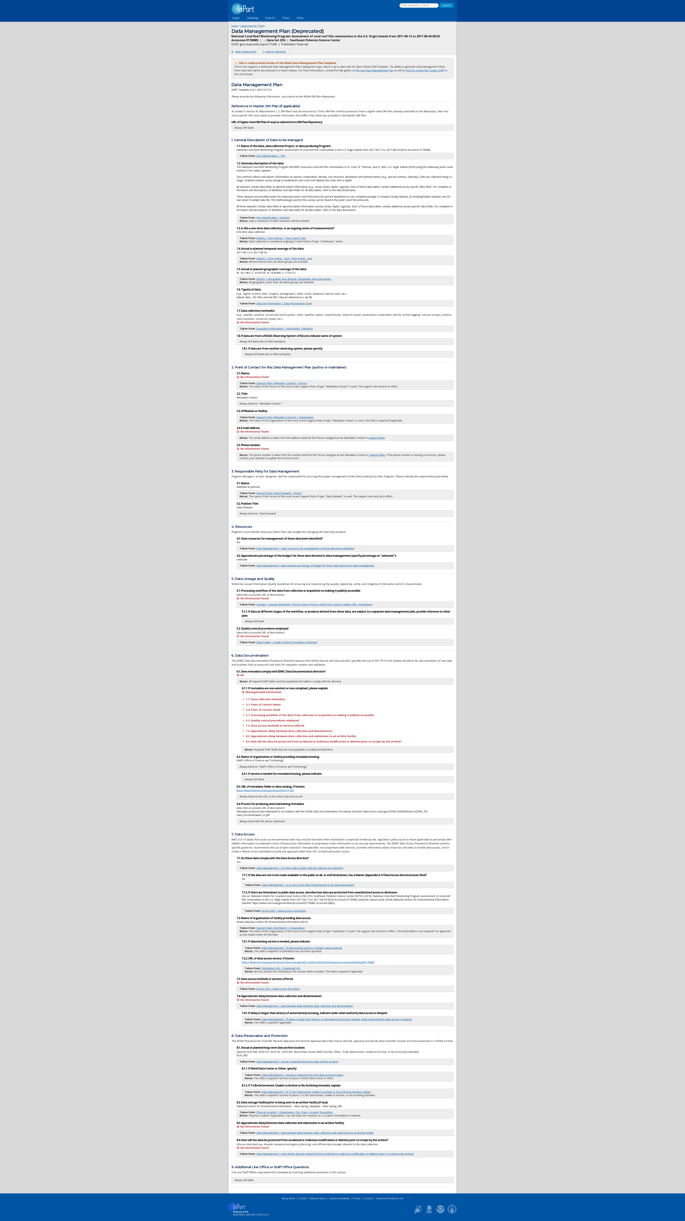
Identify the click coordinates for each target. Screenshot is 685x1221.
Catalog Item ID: (252, 25)
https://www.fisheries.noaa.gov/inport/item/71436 (265, 790)
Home (234, 25)
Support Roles (377, 437)
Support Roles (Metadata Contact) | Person (281, 383)
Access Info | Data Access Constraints (284, 910)
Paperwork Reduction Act (389, 1198)
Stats (286, 18)
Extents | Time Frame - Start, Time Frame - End (284, 258)
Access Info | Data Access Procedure (278, 988)
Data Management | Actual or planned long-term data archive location (297, 1061)
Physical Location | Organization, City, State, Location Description (294, 1112)
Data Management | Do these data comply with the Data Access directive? (299, 868)
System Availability (339, 1198)
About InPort (288, 1198)
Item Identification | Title (270, 156)
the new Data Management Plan (375, 70)
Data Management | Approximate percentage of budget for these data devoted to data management (315, 565)
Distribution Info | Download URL (281, 968)
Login (236, 18)
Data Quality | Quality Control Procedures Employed (286, 642)
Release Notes (318, 1198)
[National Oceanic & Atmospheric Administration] (440, 1213)
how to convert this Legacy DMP (425, 70)
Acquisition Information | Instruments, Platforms (284, 328)
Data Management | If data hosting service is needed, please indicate (302, 948)
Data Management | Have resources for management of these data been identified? (305, 548)
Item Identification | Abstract (273, 217)
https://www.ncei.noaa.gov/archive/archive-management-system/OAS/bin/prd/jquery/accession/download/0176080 (308, 962)
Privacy (357, 1198)
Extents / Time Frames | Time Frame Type (281, 238)
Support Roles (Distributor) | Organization (280, 928)
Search (270, 18)
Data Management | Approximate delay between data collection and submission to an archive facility (315, 1132)
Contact (302, 1198)
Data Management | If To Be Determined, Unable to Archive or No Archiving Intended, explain (316, 1092)
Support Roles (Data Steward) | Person (279, 493)
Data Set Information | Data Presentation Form (284, 303)
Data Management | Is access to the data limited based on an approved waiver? (308, 885)
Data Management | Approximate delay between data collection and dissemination (304, 1006)
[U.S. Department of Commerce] (452, 1213)
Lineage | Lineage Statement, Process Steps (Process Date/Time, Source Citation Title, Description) (314, 604)
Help (300, 18)
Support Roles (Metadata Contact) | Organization (285, 417)
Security (368, 1198)
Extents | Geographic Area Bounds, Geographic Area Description (293, 279)
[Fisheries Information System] (417, 1213)
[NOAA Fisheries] (429, 1213)
